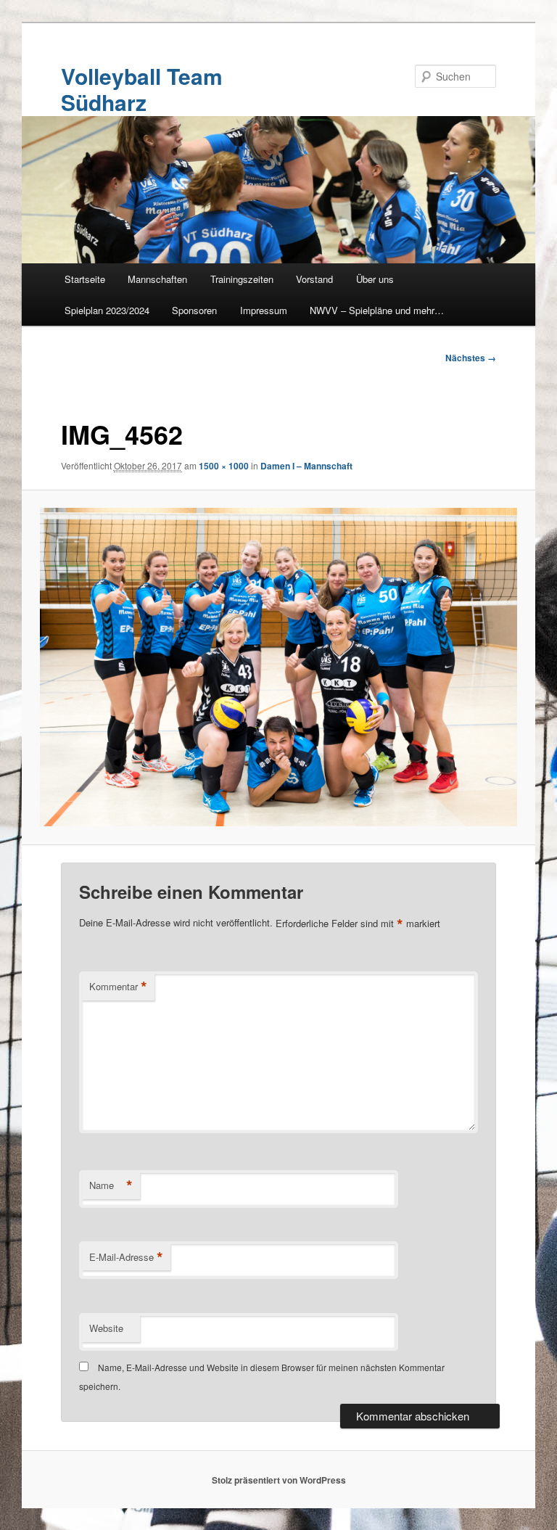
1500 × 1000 (224, 465)
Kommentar (118, 986)
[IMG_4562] (279, 667)
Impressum (263, 310)
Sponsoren (194, 310)
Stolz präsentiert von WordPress (279, 1479)
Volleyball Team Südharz (142, 89)
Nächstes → (470, 357)
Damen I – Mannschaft (306, 465)
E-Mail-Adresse (126, 1257)
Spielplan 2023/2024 (107, 310)
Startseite (85, 279)
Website (106, 1328)
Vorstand (314, 279)
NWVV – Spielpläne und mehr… (377, 310)
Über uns (375, 279)
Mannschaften (157, 279)
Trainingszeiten (241, 279)
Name (111, 1185)
